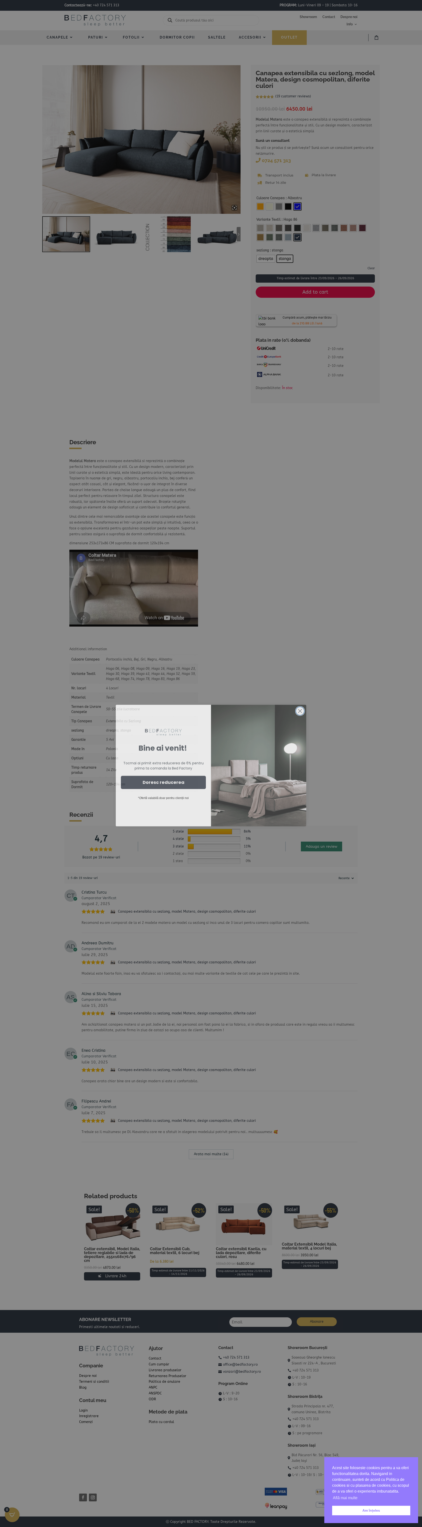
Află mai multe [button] (345, 1498)
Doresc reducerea (163, 780)
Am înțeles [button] (371, 1510)
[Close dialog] (300, 709)
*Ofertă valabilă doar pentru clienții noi (163, 796)
